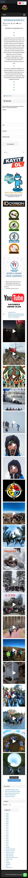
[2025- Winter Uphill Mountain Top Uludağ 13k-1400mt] (14, 399)
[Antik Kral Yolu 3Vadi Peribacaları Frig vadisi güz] (14, 491)
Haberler (8, 862)
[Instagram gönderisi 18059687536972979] (14, 422)
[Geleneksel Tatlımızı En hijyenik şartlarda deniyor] (14, 559)
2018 (7, 838)
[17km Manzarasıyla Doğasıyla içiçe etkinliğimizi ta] (14, 513)
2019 (7, 840)
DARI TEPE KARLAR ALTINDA (12, 791)
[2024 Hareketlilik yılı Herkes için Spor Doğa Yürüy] (14, 764)
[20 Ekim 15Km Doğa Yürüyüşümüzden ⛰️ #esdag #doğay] (14, 696)
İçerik (7, 866)
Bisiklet (8, 847)
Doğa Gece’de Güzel (10, 796)
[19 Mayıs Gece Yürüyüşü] (14, 331)
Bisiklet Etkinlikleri (10, 849)
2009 (7, 823)
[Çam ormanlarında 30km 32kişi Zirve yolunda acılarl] (14, 627)
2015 (7, 833)
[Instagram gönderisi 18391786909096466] (14, 468)
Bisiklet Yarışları (10, 852)
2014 (7, 832)
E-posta (4, 131)
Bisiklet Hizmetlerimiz (10, 794)
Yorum (4, 109)
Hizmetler (8, 864)
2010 (7, 825)
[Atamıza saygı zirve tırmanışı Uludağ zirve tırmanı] (14, 650)
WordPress (13, 874)
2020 (7, 842)
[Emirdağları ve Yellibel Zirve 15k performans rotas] (14, 354)
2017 (7, 837)
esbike (14, 23)
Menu (4, 14)
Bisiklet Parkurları (10, 850)
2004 (7, 815)
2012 (7, 828)
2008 (7, 822)
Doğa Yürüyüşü (9, 854)
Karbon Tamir (9, 867)
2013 (7, 830)
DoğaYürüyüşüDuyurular (12, 857)
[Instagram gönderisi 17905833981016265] (14, 445)
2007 (7, 820)
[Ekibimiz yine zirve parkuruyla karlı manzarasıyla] (14, 582)
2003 (7, 813)
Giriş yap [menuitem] (3, 1)
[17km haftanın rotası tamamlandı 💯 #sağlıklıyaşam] (14, 536)
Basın (7, 845)
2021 (7, 844)
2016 (7, 835)
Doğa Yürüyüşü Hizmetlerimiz (12, 793)
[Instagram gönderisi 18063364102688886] (14, 673)
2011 (7, 827)
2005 (7, 816)
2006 (7, 818)
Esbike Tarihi (9, 95)
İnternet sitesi (6, 136)
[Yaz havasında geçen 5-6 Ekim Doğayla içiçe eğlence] (14, 718)
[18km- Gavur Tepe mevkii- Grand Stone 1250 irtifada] (14, 604)
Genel (7, 860)
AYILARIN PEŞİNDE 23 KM (12, 789)
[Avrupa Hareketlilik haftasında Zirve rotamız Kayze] (14, 741)
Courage (20, 874)
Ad (3, 125)
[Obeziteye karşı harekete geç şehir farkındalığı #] (14, 377)
